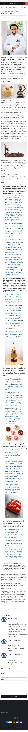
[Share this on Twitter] (8, 609)
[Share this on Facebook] (12, 609)
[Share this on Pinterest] (15, 609)
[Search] (23, 3)
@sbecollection (12, 569)
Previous (21, 7)
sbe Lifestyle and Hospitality (20, 57)
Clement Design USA (11, 727)
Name (2, 673)
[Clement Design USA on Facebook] (13, 718)
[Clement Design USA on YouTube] (17, 718)
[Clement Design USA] (14, 3)
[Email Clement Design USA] (11, 718)
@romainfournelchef (17, 566)
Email (2, 679)
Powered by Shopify (19, 727)
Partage (11, 536)
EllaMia (5, 602)
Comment (3, 685)
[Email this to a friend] (19, 609)
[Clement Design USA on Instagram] (15, 718)
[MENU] (0, 3)
